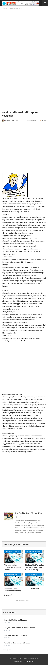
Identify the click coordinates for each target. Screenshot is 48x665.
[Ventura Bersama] (34, 579)
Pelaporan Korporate (12, 551)
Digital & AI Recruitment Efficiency (17, 643)
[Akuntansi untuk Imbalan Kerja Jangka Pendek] (13, 556)
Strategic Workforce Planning (15, 620)
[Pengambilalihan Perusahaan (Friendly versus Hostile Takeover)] (13, 579)
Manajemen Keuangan (34, 551)
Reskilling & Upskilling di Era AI (16, 635)
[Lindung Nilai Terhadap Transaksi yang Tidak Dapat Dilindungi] (34, 556)
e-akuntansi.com (29, 661)
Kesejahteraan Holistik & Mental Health (19, 628)
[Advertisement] (24, 34)
